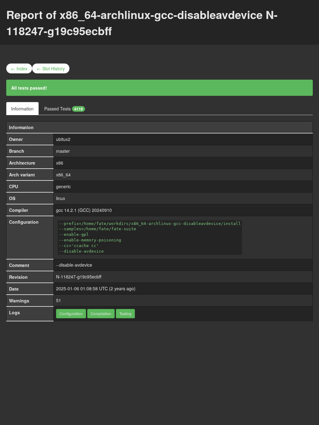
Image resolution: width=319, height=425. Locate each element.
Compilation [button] (101, 313)
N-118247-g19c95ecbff (78, 276)
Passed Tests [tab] (63, 108)
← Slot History (51, 68)
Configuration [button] (71, 313)
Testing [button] (125, 313)
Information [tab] (22, 108)
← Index (19, 68)
